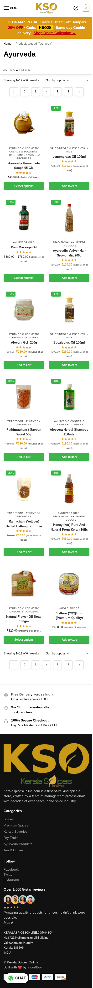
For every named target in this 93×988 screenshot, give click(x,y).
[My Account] (76, 8)
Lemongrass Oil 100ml (69, 156)
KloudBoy (34, 967)
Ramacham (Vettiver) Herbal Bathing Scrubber (24, 524)
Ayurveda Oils (24, 242)
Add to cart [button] (69, 186)
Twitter (9, 874)
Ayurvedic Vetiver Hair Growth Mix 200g (69, 253)
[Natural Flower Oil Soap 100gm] (24, 583)
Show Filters (20, 69)
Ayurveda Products (18, 844)
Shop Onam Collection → (55, 33)
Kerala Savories (15, 831)
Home (7, 43)
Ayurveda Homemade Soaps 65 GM (24, 166)
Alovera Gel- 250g (24, 342)
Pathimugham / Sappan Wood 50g (23, 432)
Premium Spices (16, 825)
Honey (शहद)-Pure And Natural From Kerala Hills (69, 527)
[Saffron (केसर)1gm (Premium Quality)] (69, 583)
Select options (24, 186)
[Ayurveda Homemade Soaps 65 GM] (24, 123)
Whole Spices (69, 608)
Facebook (11, 869)
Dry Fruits (11, 838)
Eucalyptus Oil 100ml (69, 342)
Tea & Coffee (13, 850)
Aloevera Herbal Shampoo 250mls (69, 432)
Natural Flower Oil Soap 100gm (23, 619)
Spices (9, 819)
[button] (85, 8)
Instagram (11, 879)
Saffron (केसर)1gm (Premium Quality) (69, 616)
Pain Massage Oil (24, 247)
